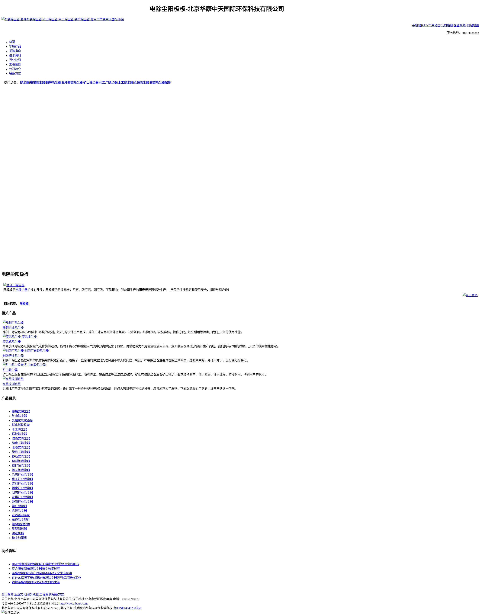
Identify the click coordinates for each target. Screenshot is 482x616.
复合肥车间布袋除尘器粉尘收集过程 (36, 568)
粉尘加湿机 (19, 537)
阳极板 (24, 303)
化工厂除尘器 (108, 82)
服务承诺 (33, 594)
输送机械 (18, 533)
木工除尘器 (125, 82)
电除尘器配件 (21, 524)
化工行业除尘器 (22, 479)
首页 (12, 41)
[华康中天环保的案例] (241, 176)
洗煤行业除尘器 (22, 497)
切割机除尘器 (21, 461)
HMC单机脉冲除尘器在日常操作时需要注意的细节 (45, 564)
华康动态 (434, 25)
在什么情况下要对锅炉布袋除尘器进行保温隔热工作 (46, 577)
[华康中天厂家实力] (241, 236)
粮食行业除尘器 (22, 488)
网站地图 (473, 25)
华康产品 (15, 46)
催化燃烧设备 (21, 424)
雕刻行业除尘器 (13, 327)
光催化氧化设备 (22, 420)
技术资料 (15, 55)
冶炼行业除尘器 (22, 474)
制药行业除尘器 (13, 355)
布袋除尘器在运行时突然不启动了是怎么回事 (42, 573)
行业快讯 (15, 60)
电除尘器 (21, 289)
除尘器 (24, 82)
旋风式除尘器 (12, 341)
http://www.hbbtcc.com (74, 603)
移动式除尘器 (21, 456)
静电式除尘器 (21, 443)
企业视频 (460, 25)
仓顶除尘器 (141, 82)
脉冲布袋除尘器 (72, 82)
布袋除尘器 (37, 82)
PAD (425, 25)
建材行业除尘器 (22, 483)
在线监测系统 (12, 384)
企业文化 (20, 594)
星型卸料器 (19, 528)
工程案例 (15, 64)
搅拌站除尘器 (21, 465)
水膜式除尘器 (21, 447)
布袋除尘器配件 (160, 82)
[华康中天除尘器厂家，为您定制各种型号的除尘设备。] (241, 116)
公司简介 (15, 69)
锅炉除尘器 (53, 82)
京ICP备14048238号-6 (127, 608)
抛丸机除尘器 (21, 470)
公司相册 (447, 25)
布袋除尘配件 (21, 519)
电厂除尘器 (19, 506)
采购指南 (15, 51)
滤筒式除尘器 (21, 438)
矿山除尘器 (90, 82)
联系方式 (15, 73)
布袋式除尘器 (21, 411)
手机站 (416, 25)
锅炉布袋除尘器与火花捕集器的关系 (36, 582)
